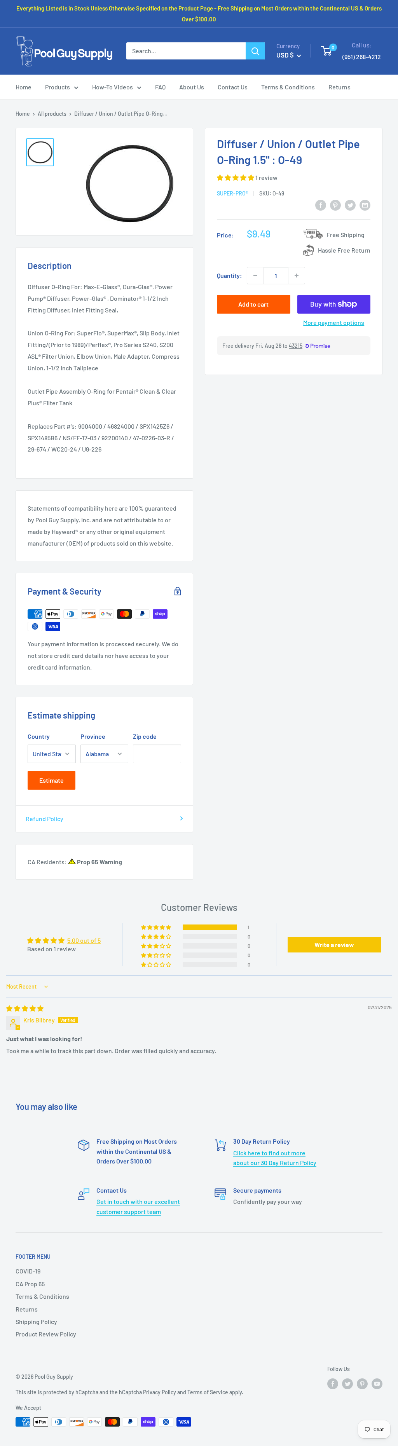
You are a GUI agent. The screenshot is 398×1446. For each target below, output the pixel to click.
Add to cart (253, 304)
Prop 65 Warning (99, 861)
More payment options (333, 322)
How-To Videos (112, 87)
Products (57, 87)
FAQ (160, 87)
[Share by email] (365, 205)
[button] (236, 177)
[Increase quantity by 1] (296, 275)
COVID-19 (28, 1271)
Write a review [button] (334, 944)
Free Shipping (345, 234)
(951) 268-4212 (361, 56)
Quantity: (229, 275)
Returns (339, 87)
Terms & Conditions (288, 87)
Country (39, 736)
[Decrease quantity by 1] (255, 275)
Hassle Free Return (344, 250)
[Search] (255, 50)
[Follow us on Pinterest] (362, 1383)
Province (92, 736)
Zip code (145, 736)
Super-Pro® (232, 193)
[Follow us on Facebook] (332, 1383)
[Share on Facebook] (320, 205)
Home (23, 87)
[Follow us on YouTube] (377, 1383)
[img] (25, 1008)
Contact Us (233, 87)
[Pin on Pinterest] (335, 205)
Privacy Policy (159, 1392)
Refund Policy (44, 818)
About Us (191, 87)
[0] (327, 51)
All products (52, 113)
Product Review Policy (46, 1334)
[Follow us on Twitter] (347, 1383)
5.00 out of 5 (84, 940)
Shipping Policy (36, 1321)
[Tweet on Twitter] (350, 205)
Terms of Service (207, 1392)
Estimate (51, 780)
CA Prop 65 (30, 1283)
